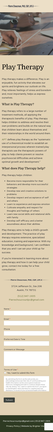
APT (4, 139)
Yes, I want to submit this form (21, 373)
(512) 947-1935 (26, 296)
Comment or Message (14, 349)
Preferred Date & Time (14, 339)
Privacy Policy (13, 426)
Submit (9, 400)
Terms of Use (11, 369)
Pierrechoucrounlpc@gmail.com (26, 299)
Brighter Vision (40, 426)
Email (7, 319)
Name (7, 309)
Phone (7, 329)
